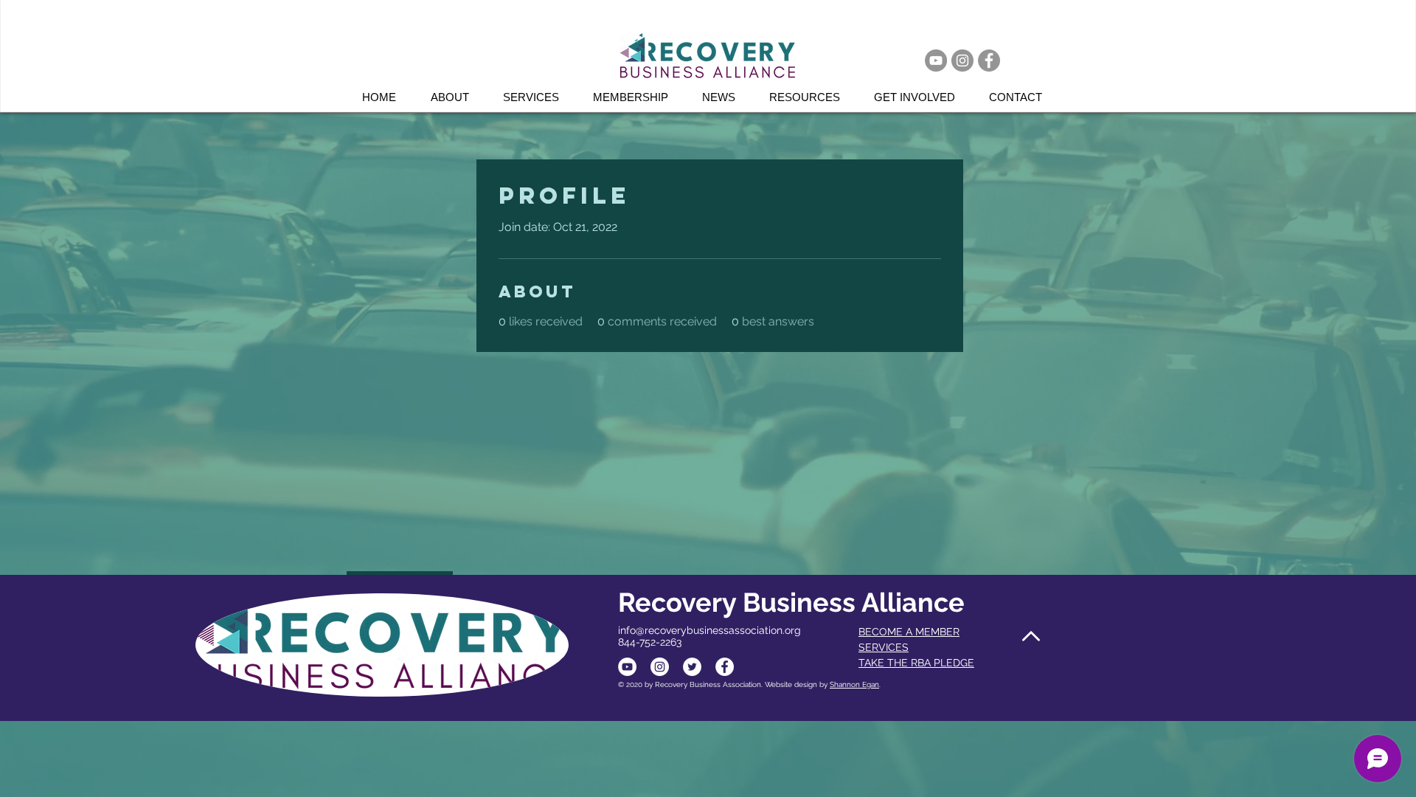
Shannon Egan (854, 684)
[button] (537, 97)
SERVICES (883, 647)
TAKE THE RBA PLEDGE (916, 663)
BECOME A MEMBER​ (908, 632)
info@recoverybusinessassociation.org (709, 630)
